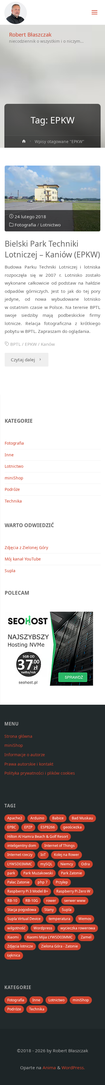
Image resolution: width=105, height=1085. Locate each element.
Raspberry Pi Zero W (73, 891)
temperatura (59, 918)
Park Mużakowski (38, 873)
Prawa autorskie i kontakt (28, 764)
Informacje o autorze (24, 754)
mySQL (46, 864)
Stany (49, 909)
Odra (85, 864)
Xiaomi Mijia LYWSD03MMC (50, 937)
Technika (13, 501)
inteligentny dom (21, 845)
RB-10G (31, 900)
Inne (9, 455)
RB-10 (12, 900)
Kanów (48, 344)
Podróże (12, 489)
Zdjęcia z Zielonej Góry (26, 547)
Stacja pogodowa (21, 909)
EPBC (11, 827)
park (11, 873)
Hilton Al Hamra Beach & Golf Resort (37, 836)
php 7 (43, 882)
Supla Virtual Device (24, 918)
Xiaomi (13, 937)
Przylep (62, 882)
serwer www (74, 900)
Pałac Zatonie (18, 882)
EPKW (31, 344)
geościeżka (72, 827)
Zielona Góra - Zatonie (59, 946)
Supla (10, 570)
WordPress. (73, 1067)
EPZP (28, 827)
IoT (43, 854)
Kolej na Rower (66, 854)
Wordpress (43, 928)
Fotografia (25, 225)
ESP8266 (48, 827)
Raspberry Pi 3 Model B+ (27, 891)
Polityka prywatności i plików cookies (39, 773)
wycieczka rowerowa (77, 928)
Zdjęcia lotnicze (20, 946)
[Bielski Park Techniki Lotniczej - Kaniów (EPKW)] (52, 198)
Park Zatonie (71, 873)
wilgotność (16, 928)
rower (51, 900)
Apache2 (14, 818)
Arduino (37, 818)
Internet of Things (59, 845)
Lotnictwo (50, 225)
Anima (48, 1067)
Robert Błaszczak (30, 34)
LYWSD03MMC (19, 864)
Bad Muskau (82, 818)
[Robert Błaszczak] (15, 12)
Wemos (84, 918)
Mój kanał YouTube (23, 559)
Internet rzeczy (19, 854)
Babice (58, 818)
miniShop (14, 478)
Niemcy (66, 864)
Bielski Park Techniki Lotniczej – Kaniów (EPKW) (52, 249)
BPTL (15, 344)
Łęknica (13, 955)
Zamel (86, 937)
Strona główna (18, 736)
